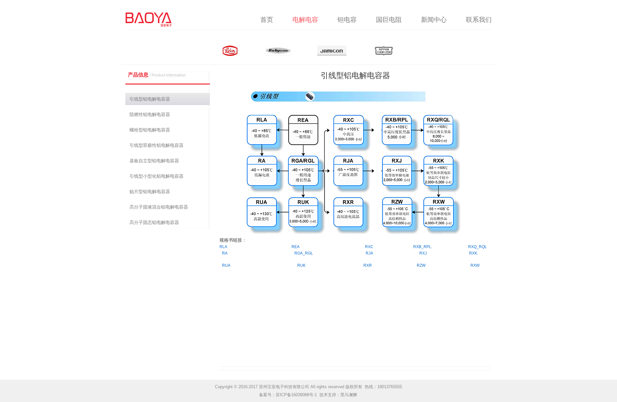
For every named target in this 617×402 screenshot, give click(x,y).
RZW (421, 265)
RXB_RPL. (422, 247)
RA (225, 253)
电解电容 (305, 19)
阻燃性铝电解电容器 (150, 114)
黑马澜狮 (348, 394)
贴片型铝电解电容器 (150, 191)
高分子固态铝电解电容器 (154, 222)
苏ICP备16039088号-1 (296, 394)
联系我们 (479, 19)
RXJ (423, 253)
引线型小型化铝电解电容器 (156, 176)
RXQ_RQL (477, 247)
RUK (301, 265)
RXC (369, 247)
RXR (367, 265)
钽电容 (347, 19)
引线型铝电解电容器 (150, 99)
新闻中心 (434, 19)
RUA (226, 265)
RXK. (473, 253)
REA (295, 247)
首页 (266, 19)
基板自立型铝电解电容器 (154, 160)
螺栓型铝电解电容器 (150, 129)
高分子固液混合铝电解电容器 (159, 207)
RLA (223, 247)
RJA (369, 253)
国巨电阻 (389, 19)
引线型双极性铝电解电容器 (156, 145)
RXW (474, 265)
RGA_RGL (303, 253)
